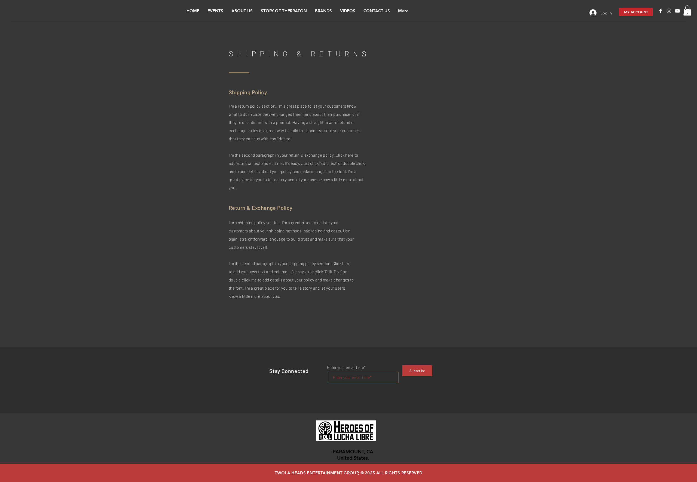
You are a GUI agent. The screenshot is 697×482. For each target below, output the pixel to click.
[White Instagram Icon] (669, 11)
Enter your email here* (346, 367)
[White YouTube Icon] (677, 11)
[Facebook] (661, 11)
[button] (687, 10)
